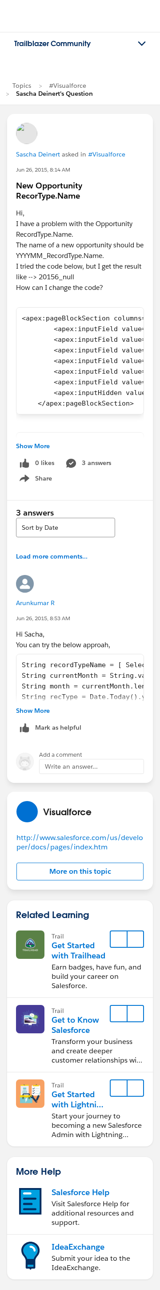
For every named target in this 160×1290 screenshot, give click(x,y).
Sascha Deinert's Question (54, 94)
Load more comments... (52, 556)
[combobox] (65, 527)
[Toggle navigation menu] (142, 44)
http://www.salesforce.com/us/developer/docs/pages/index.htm (79, 842)
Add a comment (60, 754)
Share (34, 480)
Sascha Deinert (38, 154)
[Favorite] (119, 939)
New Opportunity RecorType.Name (49, 190)
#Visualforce (67, 86)
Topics (21, 86)
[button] (80, 871)
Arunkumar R (35, 603)
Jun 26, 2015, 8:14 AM (43, 169)
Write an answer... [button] (71, 766)
